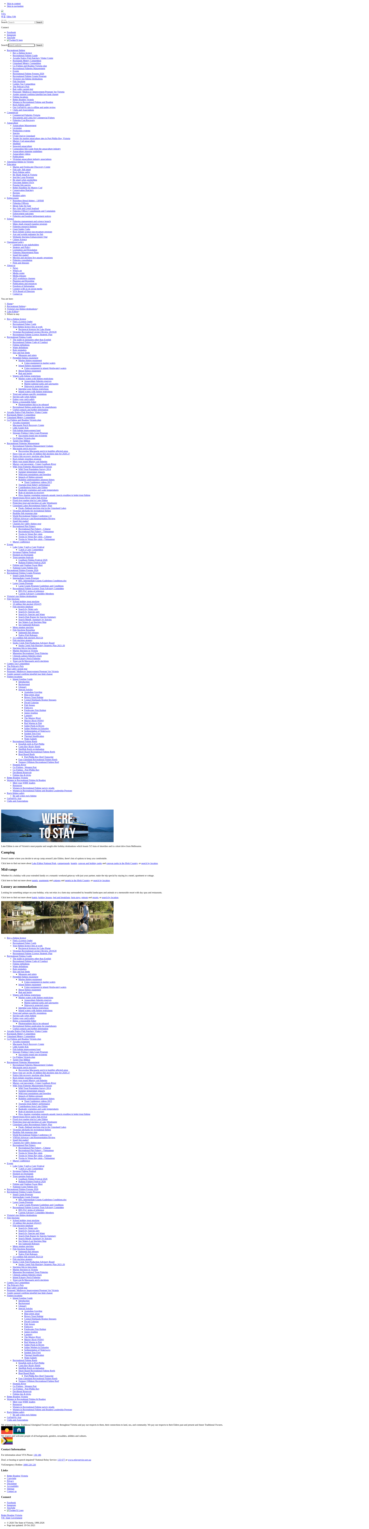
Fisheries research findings (25, 226)
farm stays (75, 897)
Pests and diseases (21, 263)
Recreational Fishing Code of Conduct (30, 342)
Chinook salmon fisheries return (27, 656)
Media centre (19, 273)
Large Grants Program (23, 583)
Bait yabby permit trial (23, 89)
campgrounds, (63, 863)
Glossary (22, 687)
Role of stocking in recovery (31, 492)
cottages (57, 880)
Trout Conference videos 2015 (38, 482)
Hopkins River (19, 764)
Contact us (17, 294)
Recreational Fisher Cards (24, 324)
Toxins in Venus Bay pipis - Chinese (35, 536)
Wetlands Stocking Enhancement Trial (30, 237)
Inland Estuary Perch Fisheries (26, 658)
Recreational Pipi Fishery (24, 526)
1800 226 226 (29, 1464)
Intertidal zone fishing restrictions (33, 389)
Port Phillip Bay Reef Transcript (38, 757)
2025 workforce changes (24, 278)
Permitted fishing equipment (25, 358)
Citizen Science (20, 239)
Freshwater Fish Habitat (35, 710)
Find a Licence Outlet (22, 321)
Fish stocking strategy (22, 640)
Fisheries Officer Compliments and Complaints (34, 211)
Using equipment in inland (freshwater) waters (45, 368)
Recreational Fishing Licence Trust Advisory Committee (38, 588)
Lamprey (28, 715)
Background (24, 684)
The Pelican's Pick (21, 86)
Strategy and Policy (21, 247)
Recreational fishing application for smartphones (35, 407)
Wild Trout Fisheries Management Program (32, 466)
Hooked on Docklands (23, 555)
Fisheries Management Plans (26, 252)
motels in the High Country (77, 880)
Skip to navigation (15, 6)
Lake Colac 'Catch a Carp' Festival (28, 547)
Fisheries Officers (21, 203)
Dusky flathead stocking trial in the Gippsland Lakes (42, 508)
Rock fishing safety (21, 105)
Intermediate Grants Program (26, 578)
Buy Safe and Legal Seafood (26, 208)
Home (10, 303)
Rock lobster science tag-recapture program (32, 232)
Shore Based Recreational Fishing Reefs (36, 752)
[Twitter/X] (15, 40)
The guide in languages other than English (32, 339)
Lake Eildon (12, 311)
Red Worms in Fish (33, 723)
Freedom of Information (23, 286)
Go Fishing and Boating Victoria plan (30, 66)
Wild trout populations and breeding (34, 474)
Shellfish (17, 143)
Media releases (19, 276)
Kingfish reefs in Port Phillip (31, 744)
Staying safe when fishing (24, 396)
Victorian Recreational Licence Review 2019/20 (35, 332)
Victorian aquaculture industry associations (32, 159)
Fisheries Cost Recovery (24, 120)
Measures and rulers (27, 355)
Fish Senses (29, 705)
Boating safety (19, 195)
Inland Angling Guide (23, 679)
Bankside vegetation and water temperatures (38, 490)
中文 (3, 16)
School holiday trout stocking (26, 601)
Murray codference (21, 542)
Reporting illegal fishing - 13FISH (28, 200)
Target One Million (21, 441)
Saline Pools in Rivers (34, 726)
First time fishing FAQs (23, 182)
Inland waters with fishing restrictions (35, 391)
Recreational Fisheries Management (29, 68)
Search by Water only (28, 609)
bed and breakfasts (61, 897)
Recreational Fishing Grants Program (29, 76)
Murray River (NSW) (34, 720)
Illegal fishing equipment (29, 371)
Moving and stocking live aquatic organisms (33, 257)
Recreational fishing (16, 50)
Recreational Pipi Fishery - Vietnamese (36, 531)
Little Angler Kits (21, 428)
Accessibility (13, 1486)
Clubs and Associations (23, 110)
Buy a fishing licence (22, 53)
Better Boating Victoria (23, 99)
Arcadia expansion (21, 422)
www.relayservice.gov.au (79, 1460)
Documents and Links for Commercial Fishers (34, 117)
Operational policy (15, 242)
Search (4, 22)
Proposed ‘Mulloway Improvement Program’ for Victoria (38, 92)
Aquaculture (12, 123)
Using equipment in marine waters (39, 363)
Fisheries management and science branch (32, 221)
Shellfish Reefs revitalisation (31, 749)
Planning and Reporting (23, 281)
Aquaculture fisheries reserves (37, 381)
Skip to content (14, 3)
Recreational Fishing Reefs (25, 741)
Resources (17, 785)
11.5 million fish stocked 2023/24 (28, 638)
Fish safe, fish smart (22, 169)
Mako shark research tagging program (30, 224)
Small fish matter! (21, 255)
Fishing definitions (21, 345)
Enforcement (13, 198)
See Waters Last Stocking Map (32, 622)
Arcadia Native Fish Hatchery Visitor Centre (33, 58)
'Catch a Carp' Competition (30, 549)
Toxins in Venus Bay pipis (30, 534)
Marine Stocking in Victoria (25, 650)
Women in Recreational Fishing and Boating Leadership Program (42, 790)
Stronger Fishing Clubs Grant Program (30, 433)
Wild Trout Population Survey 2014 (34, 469)
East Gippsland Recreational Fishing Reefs (37, 759)
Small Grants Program (23, 575)
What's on (17, 270)
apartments (44, 880)
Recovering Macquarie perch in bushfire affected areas (43, 451)
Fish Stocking (19, 81)
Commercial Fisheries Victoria (26, 115)
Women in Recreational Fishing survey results (33, 788)
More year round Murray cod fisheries (30, 461)
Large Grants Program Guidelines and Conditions (41, 586)
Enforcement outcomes (23, 213)
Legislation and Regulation (25, 250)
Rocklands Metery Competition (27, 60)
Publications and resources (25, 283)
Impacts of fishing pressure (30, 477)
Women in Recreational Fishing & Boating (26, 780)
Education (11, 164)
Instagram (11, 35)
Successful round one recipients (32, 435)
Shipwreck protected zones (36, 386)
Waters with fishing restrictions (27, 376)
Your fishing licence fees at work (28, 327)
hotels (34, 897)
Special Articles (25, 689)
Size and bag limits (21, 352)
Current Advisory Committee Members (36, 593)
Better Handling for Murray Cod (27, 187)
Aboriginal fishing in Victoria (20, 162)
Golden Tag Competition (24, 84)
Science (10, 219)
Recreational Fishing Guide (25, 55)
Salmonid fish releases (28, 632)
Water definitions (20, 347)
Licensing (17, 128)
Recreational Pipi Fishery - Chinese (34, 529)
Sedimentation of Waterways (37, 731)
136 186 (37, 1455)
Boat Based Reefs (26, 754)
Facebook (11, 32)
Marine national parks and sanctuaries (41, 384)
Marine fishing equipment (30, 360)
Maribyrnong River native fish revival (30, 498)
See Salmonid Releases (28, 625)
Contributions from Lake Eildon (33, 487)
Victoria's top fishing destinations (28, 79)
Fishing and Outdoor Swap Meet (28, 565)
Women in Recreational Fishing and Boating (33, 102)
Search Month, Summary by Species (35, 619)
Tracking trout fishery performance (34, 485)
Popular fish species (22, 185)
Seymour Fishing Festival (24, 552)
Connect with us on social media (27, 289)
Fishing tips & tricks (22, 775)
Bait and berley (25, 373)
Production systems (21, 130)
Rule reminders (20, 350)
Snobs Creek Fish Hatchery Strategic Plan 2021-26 (41, 645)
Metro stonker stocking (23, 627)
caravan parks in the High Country (122, 863)
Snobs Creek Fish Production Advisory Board (33, 643)
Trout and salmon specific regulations (30, 394)
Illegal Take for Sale (22, 206)
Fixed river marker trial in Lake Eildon (30, 500)
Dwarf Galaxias (31, 702)
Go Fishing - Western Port (24, 767)
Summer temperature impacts (31, 472)
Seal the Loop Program (23, 177)
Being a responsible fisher (24, 402)
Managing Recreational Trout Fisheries (30, 653)
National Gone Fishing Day (25, 568)
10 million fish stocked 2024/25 (27, 604)
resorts (95, 897)
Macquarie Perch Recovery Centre (28, 425)
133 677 (62, 1460)
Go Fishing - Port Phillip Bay (26, 770)
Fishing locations (20, 97)
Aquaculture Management (24, 125)
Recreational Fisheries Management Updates (33, 446)
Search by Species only (29, 612)
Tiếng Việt (11, 16)
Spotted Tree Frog (32, 733)
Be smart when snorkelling (25, 180)
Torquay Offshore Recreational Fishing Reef (38, 762)
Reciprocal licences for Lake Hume (34, 329)
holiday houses (45, 897)
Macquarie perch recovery (24, 448)
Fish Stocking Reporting (24, 630)
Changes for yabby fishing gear (27, 523)
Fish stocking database (23, 606)
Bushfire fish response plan (25, 513)
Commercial (12, 112)
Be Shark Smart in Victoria (25, 174)
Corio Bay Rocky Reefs (29, 746)
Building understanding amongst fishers (36, 479)
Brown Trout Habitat (33, 697)
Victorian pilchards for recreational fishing (32, 511)
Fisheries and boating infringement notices (32, 216)
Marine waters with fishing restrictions (35, 378)
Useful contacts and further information (30, 409)
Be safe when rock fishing (24, 796)
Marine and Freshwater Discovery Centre (31, 167)
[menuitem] (187, 327)
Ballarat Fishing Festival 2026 (32, 562)
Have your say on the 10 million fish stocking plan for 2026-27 (41, 454)
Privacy (10, 1481)
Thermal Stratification (34, 736)
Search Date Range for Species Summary (37, 617)
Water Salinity (30, 739)
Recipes (16, 193)
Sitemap (10, 1489)
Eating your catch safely (24, 399)
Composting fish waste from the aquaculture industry (37, 149)
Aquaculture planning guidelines (27, 151)
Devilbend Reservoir (22, 772)
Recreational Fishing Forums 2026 (28, 73)
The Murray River (32, 718)
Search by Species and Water (31, 614)
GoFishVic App (14, 798)
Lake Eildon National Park (44, 863)
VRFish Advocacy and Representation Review (34, 518)
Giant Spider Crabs (21, 229)
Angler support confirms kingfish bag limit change (35, 94)
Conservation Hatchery (23, 190)
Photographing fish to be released (33, 404)
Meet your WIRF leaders (24, 783)
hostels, (74, 863)
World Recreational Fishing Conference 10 (32, 516)
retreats (84, 897)
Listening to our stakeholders (26, 244)
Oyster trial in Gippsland (24, 136)
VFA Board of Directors (24, 291)
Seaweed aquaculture (22, 146)
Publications (18, 156)
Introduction (24, 682)
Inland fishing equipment (29, 365)
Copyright (11, 1478)
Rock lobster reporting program (27, 459)
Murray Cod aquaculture (24, 141)
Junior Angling (31, 713)
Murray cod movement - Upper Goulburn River (34, 464)
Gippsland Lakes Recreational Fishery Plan (32, 505)
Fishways (28, 707)
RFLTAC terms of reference (31, 591)
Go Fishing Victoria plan (24, 438)
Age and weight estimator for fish (28, 234)
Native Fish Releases (27, 635)
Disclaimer (12, 1483)
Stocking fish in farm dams (25, 648)
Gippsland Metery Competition (27, 63)
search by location (149, 863)
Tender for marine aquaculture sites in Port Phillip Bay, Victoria (41, 138)
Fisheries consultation (22, 260)
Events (16, 71)
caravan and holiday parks (90, 863)
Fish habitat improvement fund (27, 430)
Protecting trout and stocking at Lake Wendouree (35, 503)
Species (16, 133)
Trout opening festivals (23, 557)
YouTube (11, 37)
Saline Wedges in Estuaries (36, 728)
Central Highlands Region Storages (40, 700)
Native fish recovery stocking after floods (31, 456)
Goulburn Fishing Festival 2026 (32, 560)
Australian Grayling (33, 692)
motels (35, 880)
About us (11, 265)
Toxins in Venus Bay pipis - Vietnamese (36, 539)
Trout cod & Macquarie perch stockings (31, 661)
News (15, 268)
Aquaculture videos (21, 154)
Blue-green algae (32, 695)
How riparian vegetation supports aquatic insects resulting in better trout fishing (54, 495)
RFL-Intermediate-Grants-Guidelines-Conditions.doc (42, 580)
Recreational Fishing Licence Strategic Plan (32, 334)
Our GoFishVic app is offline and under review (34, 107)
